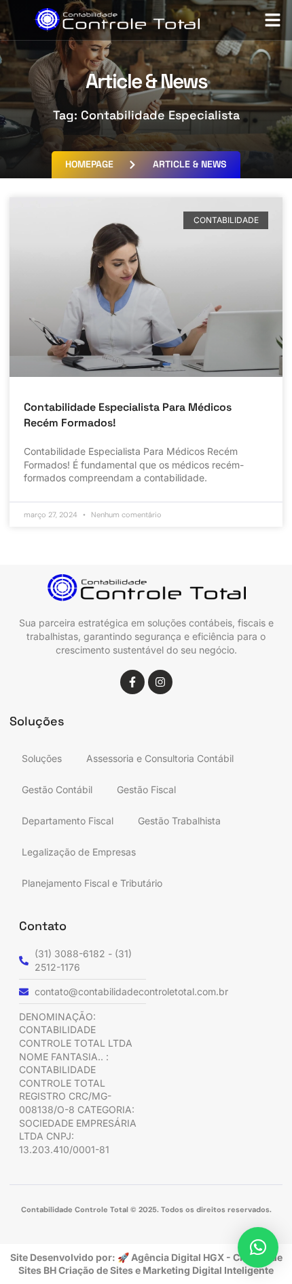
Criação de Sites (96, 1270)
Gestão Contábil (57, 789)
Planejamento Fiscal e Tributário (92, 883)
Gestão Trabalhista (179, 820)
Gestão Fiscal (146, 789)
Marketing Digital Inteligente (208, 1270)
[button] (273, 20)
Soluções (42, 758)
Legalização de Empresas (79, 852)
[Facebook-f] (132, 682)
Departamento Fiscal (67, 820)
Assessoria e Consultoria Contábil (160, 758)
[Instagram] (160, 682)
